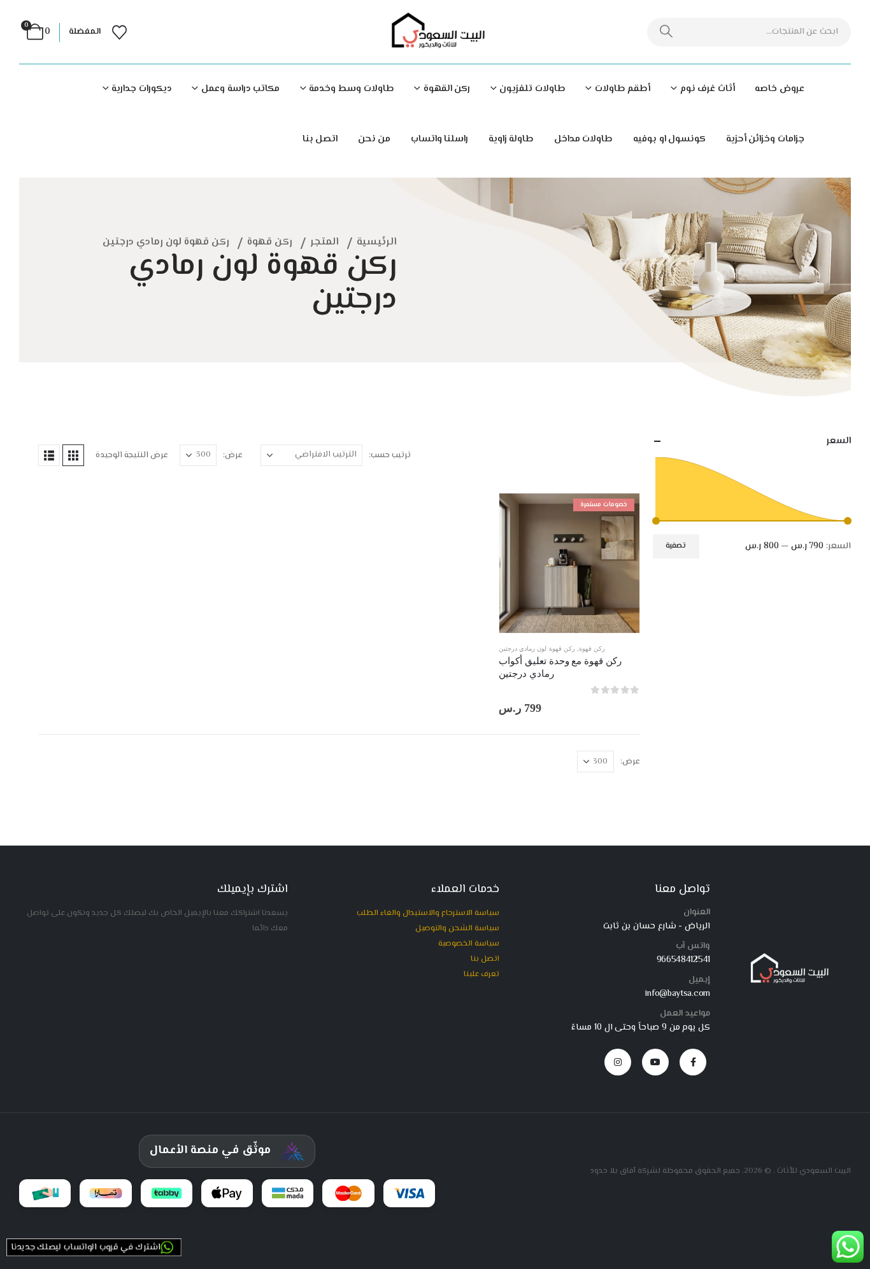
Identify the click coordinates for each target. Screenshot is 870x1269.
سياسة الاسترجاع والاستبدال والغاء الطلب (428, 913)
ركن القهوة (447, 89)
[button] (73, 455)
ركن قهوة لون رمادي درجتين (536, 648)
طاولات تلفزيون (532, 89)
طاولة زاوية (511, 139)
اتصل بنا (320, 139)
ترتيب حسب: (390, 455)
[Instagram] (617, 1062)
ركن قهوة (592, 648)
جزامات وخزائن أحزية (765, 139)
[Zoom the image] (787, 958)
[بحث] (666, 32)
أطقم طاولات (622, 89)
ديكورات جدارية (141, 89)
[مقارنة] (620, 572)
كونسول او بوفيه (669, 139)
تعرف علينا (481, 974)
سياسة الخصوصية (468, 943)
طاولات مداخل (583, 139)
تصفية (676, 546)
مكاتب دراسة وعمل (240, 89)
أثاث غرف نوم (707, 89)
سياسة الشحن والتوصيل (457, 928)
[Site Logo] (435, 32)
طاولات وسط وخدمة (351, 89)
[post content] (569, 563)
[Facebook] (693, 1062)
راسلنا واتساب (440, 139)
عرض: (233, 455)
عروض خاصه (779, 89)
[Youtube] (655, 1062)
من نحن (374, 139)
